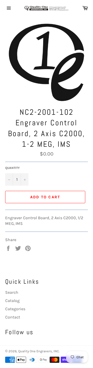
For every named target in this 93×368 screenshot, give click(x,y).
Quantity (12, 168)
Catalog (12, 300)
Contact (12, 317)
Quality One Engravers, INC (38, 351)
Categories (15, 308)
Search (11, 292)
